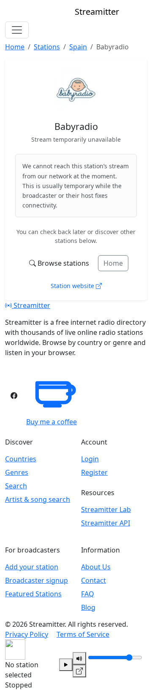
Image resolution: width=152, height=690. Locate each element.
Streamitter (31, 305)
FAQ (87, 593)
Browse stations (63, 263)
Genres (16, 472)
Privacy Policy (26, 634)
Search (16, 486)
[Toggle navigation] (17, 30)
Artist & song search (37, 499)
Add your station (31, 566)
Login (90, 459)
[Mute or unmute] (79, 658)
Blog (88, 607)
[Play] (66, 664)
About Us (96, 566)
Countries (20, 459)
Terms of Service (83, 634)
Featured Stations (33, 593)
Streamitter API (105, 523)
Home (113, 263)
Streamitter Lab (106, 509)
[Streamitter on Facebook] (14, 396)
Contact (93, 580)
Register (94, 472)
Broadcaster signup (36, 580)
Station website (73, 286)
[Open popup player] (79, 671)
